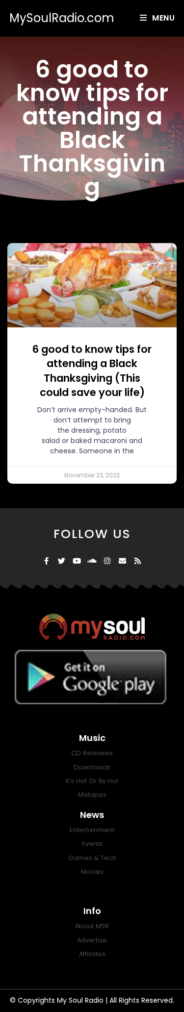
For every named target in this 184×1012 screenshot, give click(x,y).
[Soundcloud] (92, 561)
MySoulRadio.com (61, 18)
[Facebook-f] (46, 561)
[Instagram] (107, 561)
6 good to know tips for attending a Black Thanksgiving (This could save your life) (92, 370)
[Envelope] (122, 561)
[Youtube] (76, 561)
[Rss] (137, 561)
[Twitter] (61, 561)
